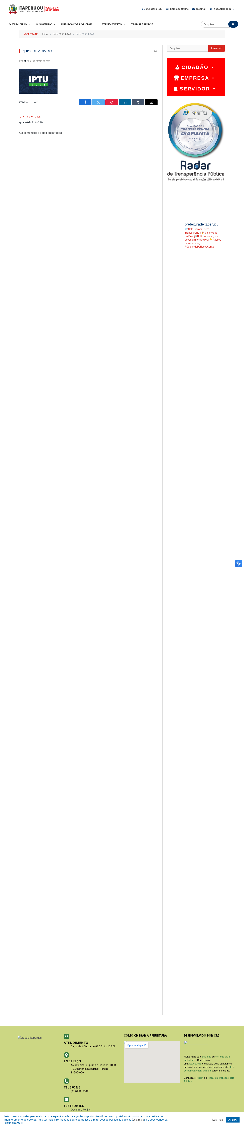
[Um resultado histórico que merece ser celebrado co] (188, 749)
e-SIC (87, 1109)
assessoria (195, 1063)
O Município (18, 24)
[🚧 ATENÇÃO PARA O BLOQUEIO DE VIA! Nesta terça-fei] (218, 369)
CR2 (26, 61)
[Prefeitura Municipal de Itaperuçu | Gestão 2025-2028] (34, 9)
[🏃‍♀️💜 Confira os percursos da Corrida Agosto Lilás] (203, 644)
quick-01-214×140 (31, 122)
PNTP (199, 1077)
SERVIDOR (195, 89)
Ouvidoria (76, 1109)
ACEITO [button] (232, 1119)
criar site (206, 1056)
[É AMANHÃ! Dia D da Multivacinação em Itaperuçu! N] (218, 602)
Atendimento (111, 24)
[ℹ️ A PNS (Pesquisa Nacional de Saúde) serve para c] (203, 339)
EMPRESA (195, 78)
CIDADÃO (194, 67)
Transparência (142, 24)
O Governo (44, 24)
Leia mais (138, 1119)
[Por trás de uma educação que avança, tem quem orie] (173, 529)
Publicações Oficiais (77, 24)
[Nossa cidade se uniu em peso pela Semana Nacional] (188, 351)
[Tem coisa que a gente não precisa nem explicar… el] (173, 354)
